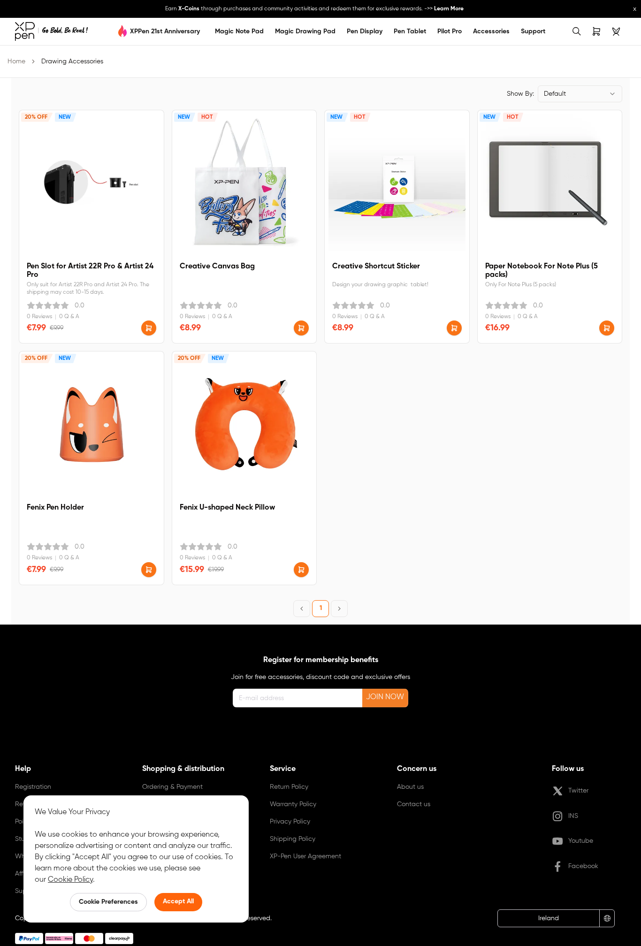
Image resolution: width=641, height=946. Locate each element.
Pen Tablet (410, 31)
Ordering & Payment (172, 787)
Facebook (583, 866)
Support (533, 31)
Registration (33, 787)
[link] (51, 31)
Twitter (578, 790)
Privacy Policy (290, 821)
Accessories (491, 31)
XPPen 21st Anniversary (165, 31)
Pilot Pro (449, 31)
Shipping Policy (292, 839)
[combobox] (580, 93)
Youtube (580, 841)
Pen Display (364, 31)
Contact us (413, 804)
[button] (148, 328)
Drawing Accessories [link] (72, 61)
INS (573, 816)
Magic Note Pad (239, 31)
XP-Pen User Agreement (305, 856)
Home (16, 61)
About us (410, 787)
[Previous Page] (301, 608)
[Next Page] (339, 608)
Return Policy (289, 787)
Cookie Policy (70, 880)
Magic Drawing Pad (305, 31)
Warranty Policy (293, 804)
